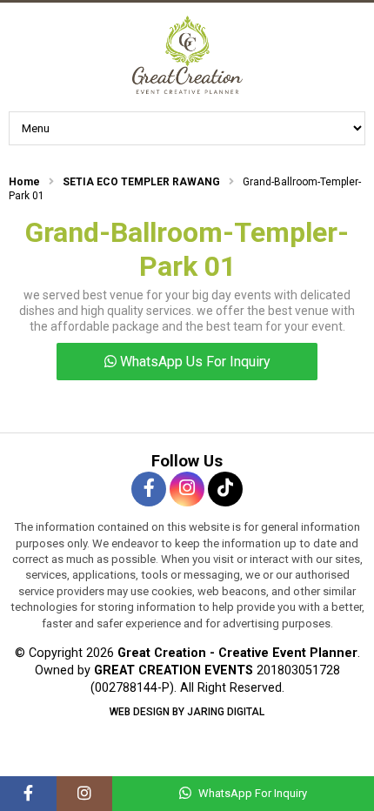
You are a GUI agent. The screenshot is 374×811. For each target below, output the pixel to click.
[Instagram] (85, 793)
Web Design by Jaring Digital (187, 712)
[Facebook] (28, 793)
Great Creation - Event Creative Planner (187, 55)
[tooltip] (148, 489)
